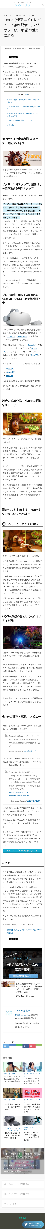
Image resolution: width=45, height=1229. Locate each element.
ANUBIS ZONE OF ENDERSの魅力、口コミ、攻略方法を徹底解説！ (31, 1136)
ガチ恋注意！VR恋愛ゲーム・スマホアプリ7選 (12, 1106)
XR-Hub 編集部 (35, 48)
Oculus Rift (11, 336)
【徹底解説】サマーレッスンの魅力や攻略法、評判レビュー (31, 1080)
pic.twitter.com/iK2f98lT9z (19, 795)
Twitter (21, 996)
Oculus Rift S (22, 336)
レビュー (30, 15)
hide (26, 94)
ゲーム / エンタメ (30, 1074)
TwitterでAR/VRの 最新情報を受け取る (35, 1224)
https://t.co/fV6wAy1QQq (18, 792)
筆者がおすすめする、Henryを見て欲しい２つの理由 (23, 114)
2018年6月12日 (29, 751)
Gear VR (34, 355)
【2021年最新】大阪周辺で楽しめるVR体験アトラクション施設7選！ (32, 1108)
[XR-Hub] (22, 5)
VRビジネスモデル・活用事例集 (16, 1194)
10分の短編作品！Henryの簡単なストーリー (23, 107)
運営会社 (22, 1218)
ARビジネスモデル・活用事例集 (16, 1184)
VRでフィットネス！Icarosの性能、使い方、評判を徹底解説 (12, 1078)
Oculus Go (10, 369)
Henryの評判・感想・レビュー (20, 120)
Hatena (31, 996)
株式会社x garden (22, 1015)
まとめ (10, 125)
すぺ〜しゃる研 (10, 1204)
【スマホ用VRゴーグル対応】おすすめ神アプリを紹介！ (12, 1135)
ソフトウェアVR (18, 15)
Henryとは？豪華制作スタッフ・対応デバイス (23, 100)
